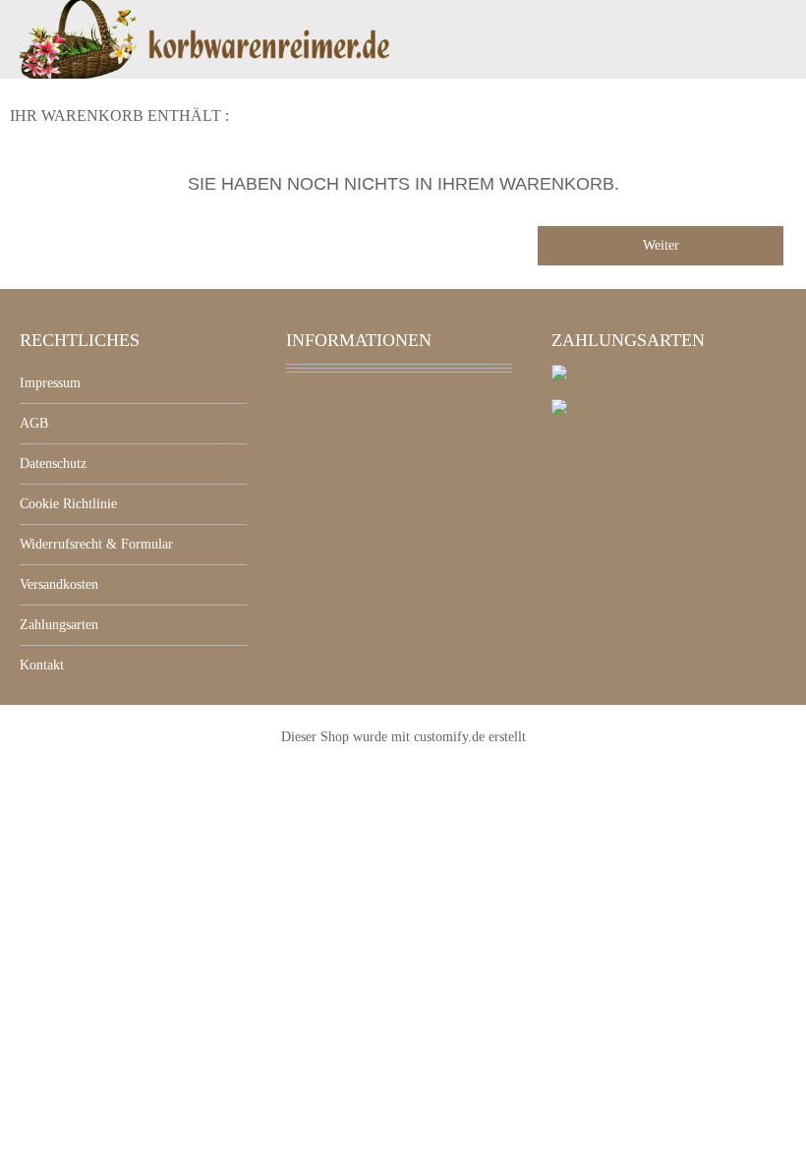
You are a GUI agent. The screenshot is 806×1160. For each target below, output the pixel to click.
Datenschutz (53, 463)
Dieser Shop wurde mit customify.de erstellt (403, 736)
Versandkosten (59, 584)
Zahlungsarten (59, 624)
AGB (34, 423)
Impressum (50, 383)
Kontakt (42, 665)
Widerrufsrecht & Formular (96, 544)
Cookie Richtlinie (68, 503)
